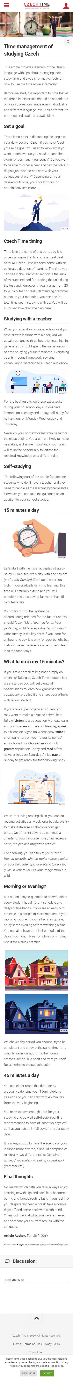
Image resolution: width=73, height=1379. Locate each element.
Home (17, 1344)
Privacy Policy (51, 1344)
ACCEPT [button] (47, 1373)
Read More (28, 1373)
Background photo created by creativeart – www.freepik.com (42, 1244)
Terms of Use (31, 1344)
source (62, 393)
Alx (42, 1352)
